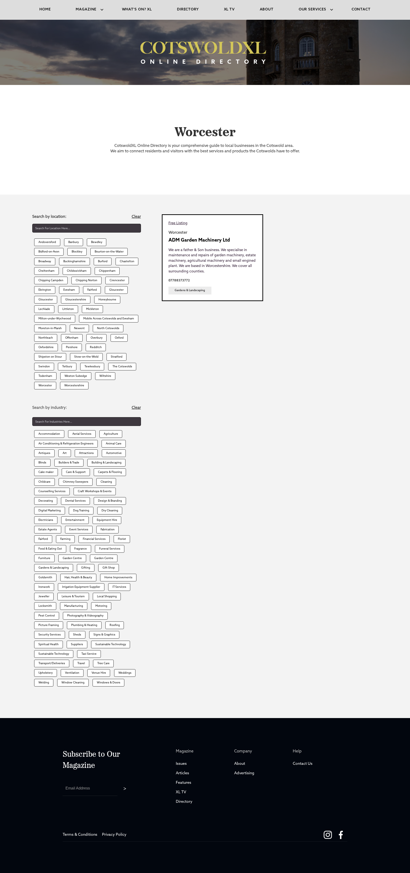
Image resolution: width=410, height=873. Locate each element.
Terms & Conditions (80, 835)
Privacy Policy (114, 835)
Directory (184, 802)
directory (188, 9)
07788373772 (179, 280)
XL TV (181, 792)
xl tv (229, 9)
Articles (182, 773)
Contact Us (302, 764)
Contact (361, 9)
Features (183, 783)
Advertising (244, 773)
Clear (136, 217)
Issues (181, 764)
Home (45, 9)
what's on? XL (137, 9)
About (267, 9)
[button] (86, 9)
